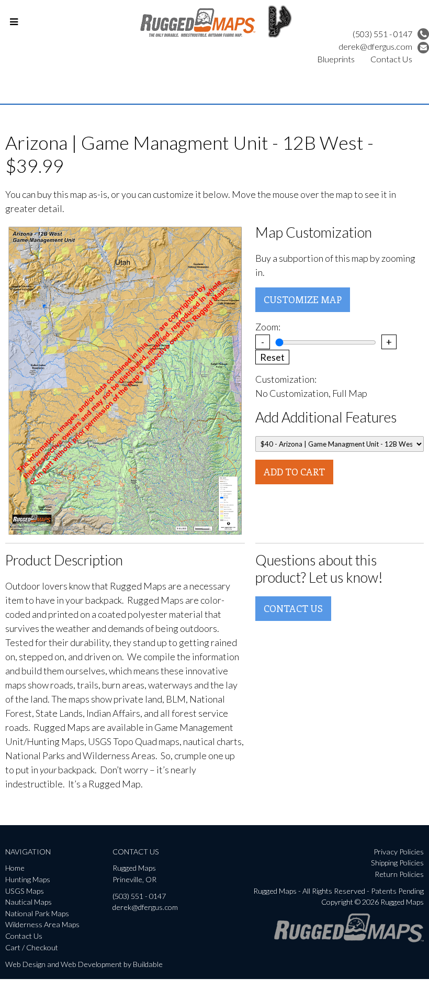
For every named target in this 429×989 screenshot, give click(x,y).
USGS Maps (24, 890)
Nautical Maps (28, 901)
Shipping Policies (397, 862)
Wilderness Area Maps (42, 924)
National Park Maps (37, 913)
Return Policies (399, 874)
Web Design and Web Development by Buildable (84, 964)
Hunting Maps (27, 879)
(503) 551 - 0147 (382, 34)
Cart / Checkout (31, 947)
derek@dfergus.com (375, 46)
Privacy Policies (399, 851)
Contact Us (391, 59)
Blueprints (336, 59)
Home (15, 867)
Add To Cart (294, 471)
